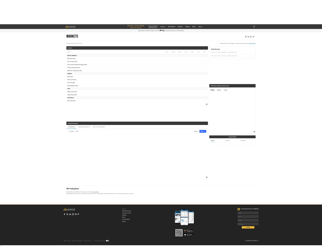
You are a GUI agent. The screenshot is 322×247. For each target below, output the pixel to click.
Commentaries (126, 219)
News (212, 140)
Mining (124, 221)
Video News (141, 30)
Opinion (148, 30)
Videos (228, 140)
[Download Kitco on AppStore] (188, 234)
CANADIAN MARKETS (84, 127)
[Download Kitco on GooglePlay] (188, 230)
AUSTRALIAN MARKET (99, 127)
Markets (124, 215)
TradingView (252, 43)
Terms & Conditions (77, 240)
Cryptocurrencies (126, 213)
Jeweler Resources (171, 30)
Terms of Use (67, 240)
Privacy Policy (87, 240)
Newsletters (181, 30)
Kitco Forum (155, 30)
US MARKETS (71, 127)
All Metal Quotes (126, 211)
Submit (248, 227)
